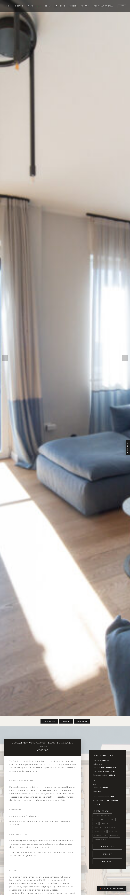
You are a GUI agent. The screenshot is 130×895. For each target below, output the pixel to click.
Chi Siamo (18, 6)
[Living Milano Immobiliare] (55, 6)
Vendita (73, 6)
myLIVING (34, 6)
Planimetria (49, 721)
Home (7, 6)
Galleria (66, 721)
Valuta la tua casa (103, 6)
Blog (62, 6)
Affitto (85, 6)
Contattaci (82, 721)
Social (48, 6)
